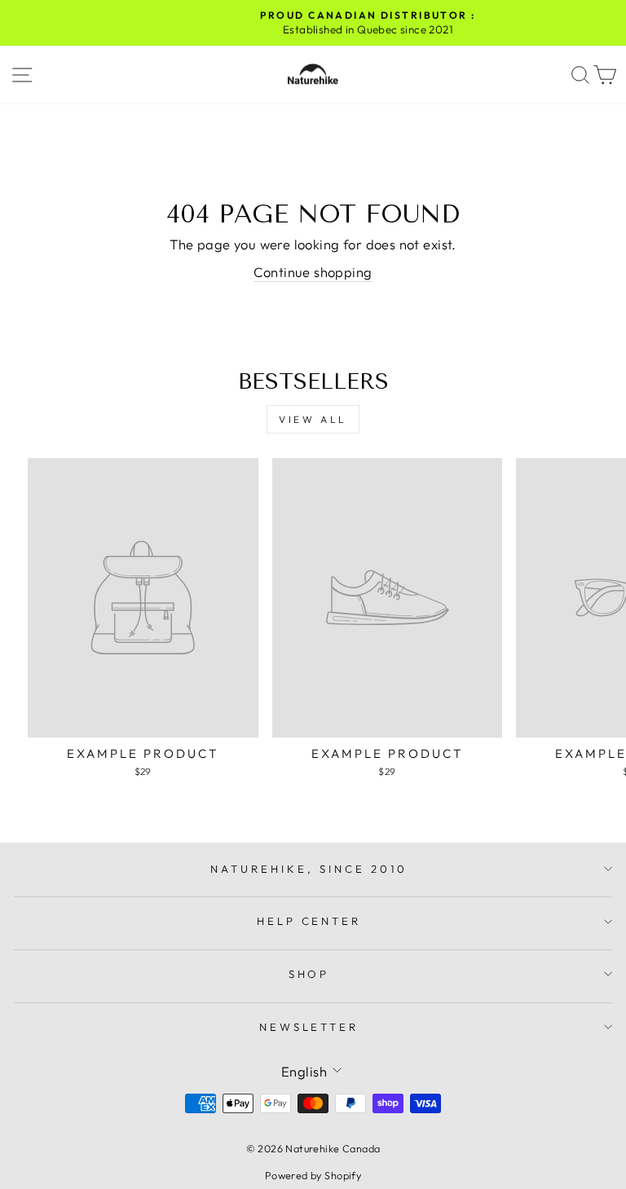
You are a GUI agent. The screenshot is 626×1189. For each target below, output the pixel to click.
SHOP (309, 973)
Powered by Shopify (313, 1175)
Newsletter (309, 1026)
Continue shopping (312, 271)
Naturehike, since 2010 (308, 868)
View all (313, 419)
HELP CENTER (309, 920)
